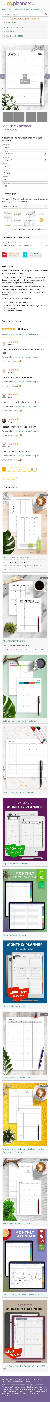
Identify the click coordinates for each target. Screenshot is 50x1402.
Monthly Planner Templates (27, 9)
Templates (6, 9)
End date (6, 157)
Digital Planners (14, 27)
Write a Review (9, 479)
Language (6, 145)
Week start (6, 164)
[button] (17, 194)
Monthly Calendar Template (28, 357)
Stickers (9, 31)
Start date (6, 151)
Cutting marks (7, 183)
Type (5, 170)
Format (5, 176)
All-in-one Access (14, 36)
